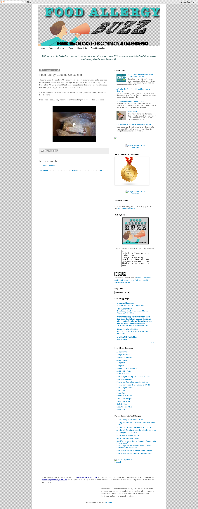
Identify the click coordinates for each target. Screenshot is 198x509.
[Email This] (46, 150)
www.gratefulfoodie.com (126, 303)
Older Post (104, 171)
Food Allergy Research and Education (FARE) (133, 385)
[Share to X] (51, 150)
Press (70, 48)
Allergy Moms (122, 360)
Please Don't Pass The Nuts (127, 329)
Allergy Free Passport (124, 357)
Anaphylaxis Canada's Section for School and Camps (136, 430)
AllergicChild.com (123, 355)
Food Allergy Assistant (125, 379)
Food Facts (121, 390)
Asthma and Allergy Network (127, 368)
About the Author (98, 48)
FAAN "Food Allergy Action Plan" (128, 438)
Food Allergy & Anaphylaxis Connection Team (133, 377)
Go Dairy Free (122, 404)
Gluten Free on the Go (125, 401)
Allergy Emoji (122, 339)
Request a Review (56, 48)
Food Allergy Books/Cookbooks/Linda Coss (132, 382)
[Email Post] (42, 150)
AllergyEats (121, 366)
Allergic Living (122, 352)
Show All (153, 342)
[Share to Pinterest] (56, 150)
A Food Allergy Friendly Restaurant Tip (130, 101)
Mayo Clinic (121, 410)
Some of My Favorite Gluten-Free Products (132, 325)
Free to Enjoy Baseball (125, 396)
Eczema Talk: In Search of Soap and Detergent (134, 125)
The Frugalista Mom (124, 309)
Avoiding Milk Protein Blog (127, 337)
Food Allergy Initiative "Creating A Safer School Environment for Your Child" (134, 447)
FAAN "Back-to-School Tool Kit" (128, 436)
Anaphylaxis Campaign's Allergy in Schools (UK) (134, 427)
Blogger (109, 502)
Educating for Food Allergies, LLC (129, 433)
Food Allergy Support (124, 388)
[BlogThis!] (49, 150)
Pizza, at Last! (133, 112)
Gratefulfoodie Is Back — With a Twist (130, 305)
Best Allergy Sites (123, 374)
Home (42, 48)
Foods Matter (121, 393)
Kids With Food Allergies (125, 407)
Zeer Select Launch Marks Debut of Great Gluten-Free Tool (140, 76)
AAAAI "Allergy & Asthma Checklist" (130, 420)
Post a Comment (49, 166)
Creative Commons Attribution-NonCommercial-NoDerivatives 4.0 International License (132, 280)
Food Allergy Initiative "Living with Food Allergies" (135, 450)
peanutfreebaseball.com (126, 209)
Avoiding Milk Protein (124, 371)
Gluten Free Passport (124, 399)
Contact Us (82, 48)
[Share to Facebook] (54, 150)
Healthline (135, 148)
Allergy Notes (121, 363)
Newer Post (44, 171)
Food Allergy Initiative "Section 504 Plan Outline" (134, 453)
